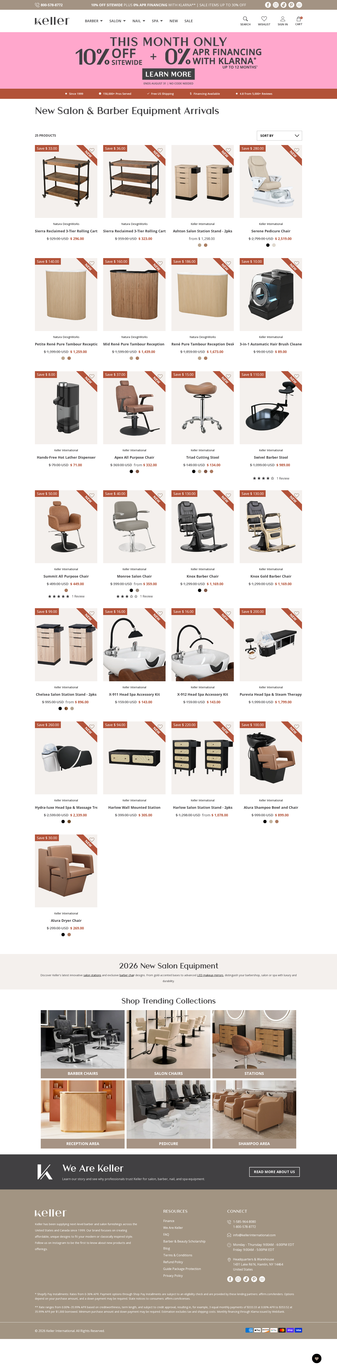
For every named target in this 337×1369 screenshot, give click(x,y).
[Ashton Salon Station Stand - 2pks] (202, 181)
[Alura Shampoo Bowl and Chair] (271, 757)
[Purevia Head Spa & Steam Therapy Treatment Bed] (271, 644)
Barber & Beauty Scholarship (184, 1241)
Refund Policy (173, 1262)
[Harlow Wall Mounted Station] (134, 757)
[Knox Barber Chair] (202, 526)
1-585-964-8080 (244, 1221)
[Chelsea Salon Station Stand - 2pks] (66, 644)
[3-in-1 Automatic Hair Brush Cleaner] (271, 294)
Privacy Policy (173, 1275)
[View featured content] (168, 60)
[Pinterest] (291, 6)
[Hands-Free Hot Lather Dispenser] (66, 407)
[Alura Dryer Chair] (66, 870)
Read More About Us (274, 1171)
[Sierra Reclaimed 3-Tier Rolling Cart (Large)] (134, 181)
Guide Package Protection (182, 1269)
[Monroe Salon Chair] (134, 526)
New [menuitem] (173, 21)
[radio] (199, 245)
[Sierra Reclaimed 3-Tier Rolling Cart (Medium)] (66, 181)
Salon (115, 21)
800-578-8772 (52, 5)
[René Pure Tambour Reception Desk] (202, 294)
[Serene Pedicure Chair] (271, 181)
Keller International (60, 1331)
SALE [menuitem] (188, 21)
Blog (166, 1248)
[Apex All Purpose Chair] (134, 407)
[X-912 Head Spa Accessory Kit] (202, 644)
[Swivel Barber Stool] (271, 407)
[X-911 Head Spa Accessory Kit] (134, 644)
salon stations (92, 975)
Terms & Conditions (177, 1255)
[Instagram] (276, 6)
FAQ (166, 1234)
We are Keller (173, 1228)
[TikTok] (283, 6)
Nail (137, 21)
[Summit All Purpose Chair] (66, 526)
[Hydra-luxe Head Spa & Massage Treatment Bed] (66, 757)
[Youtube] (299, 6)
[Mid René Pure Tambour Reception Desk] (134, 294)
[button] (63, 150)
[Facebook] (268, 6)
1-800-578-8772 (244, 1226)
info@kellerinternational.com (254, 1235)
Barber (92, 21)
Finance (168, 1221)
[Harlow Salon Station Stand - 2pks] (202, 757)
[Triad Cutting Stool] (202, 407)
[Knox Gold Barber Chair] (271, 526)
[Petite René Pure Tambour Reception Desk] (66, 294)
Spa (155, 21)
